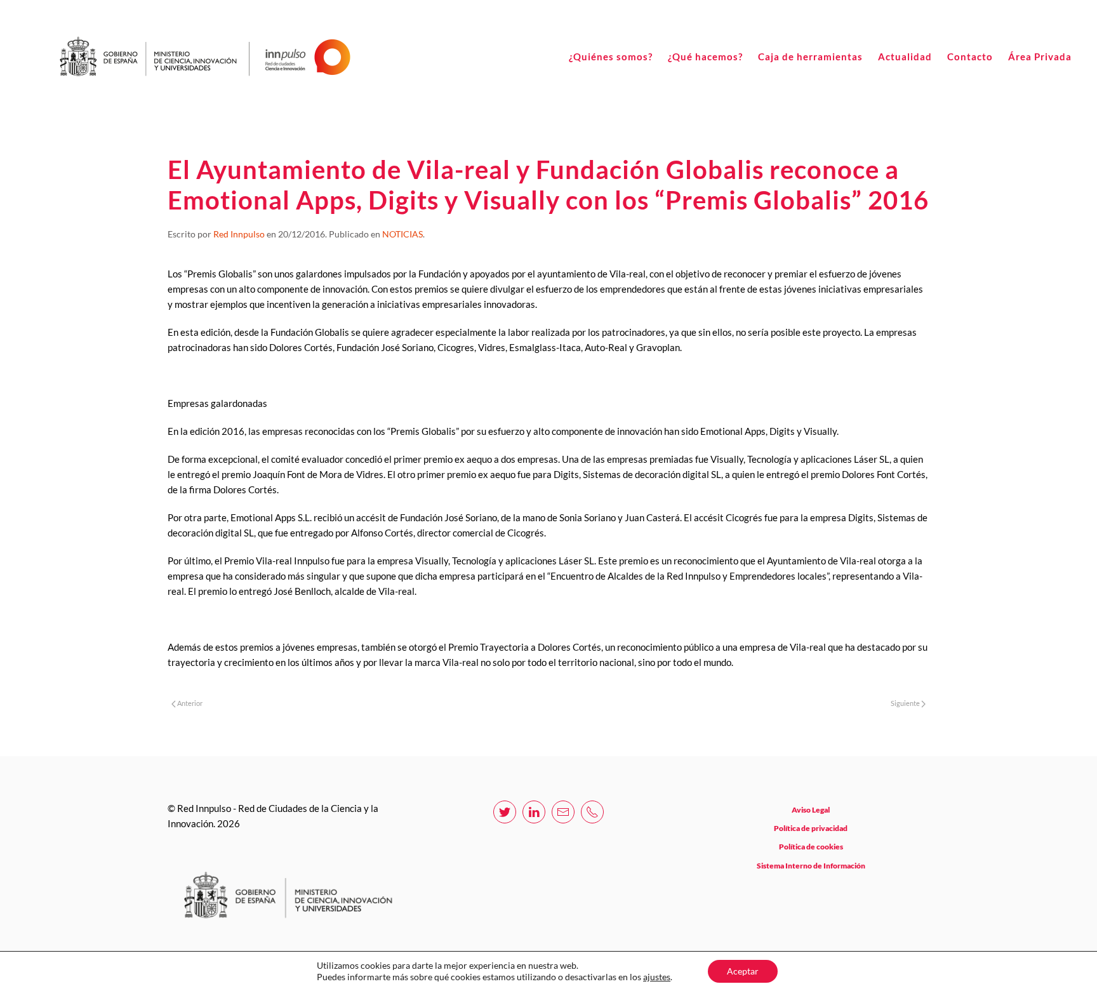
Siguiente (906, 703)
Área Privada (1040, 56)
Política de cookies (811, 846)
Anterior (189, 703)
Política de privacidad (811, 828)
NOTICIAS (402, 234)
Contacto (970, 56)
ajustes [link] (656, 976)
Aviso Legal (811, 810)
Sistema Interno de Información (811, 865)
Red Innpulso (239, 234)
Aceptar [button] (743, 971)
